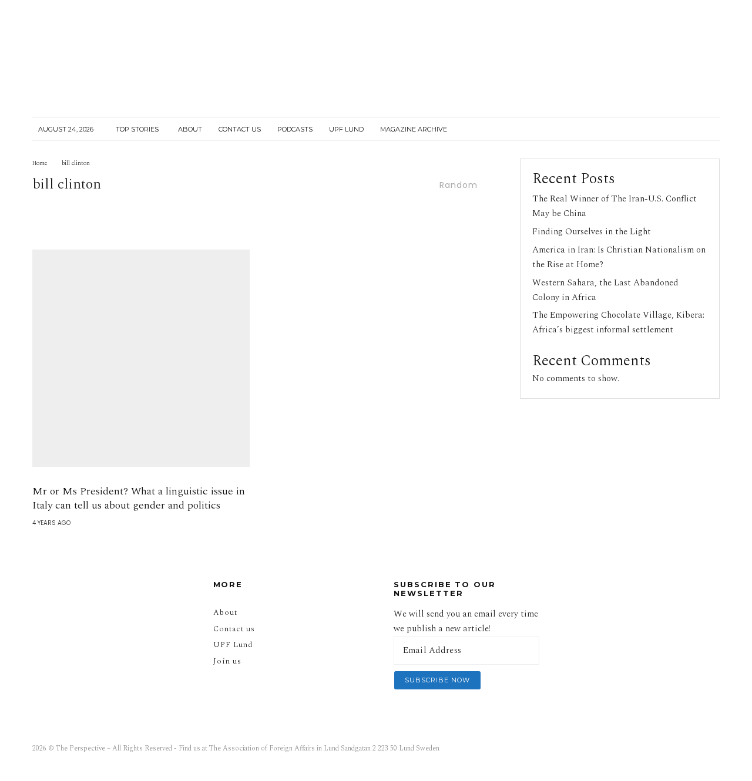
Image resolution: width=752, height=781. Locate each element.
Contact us (234, 629)
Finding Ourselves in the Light (591, 231)
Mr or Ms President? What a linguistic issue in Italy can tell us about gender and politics (138, 498)
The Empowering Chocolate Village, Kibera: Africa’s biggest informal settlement (618, 322)
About (190, 129)
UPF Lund (346, 129)
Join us (227, 661)
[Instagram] (640, 129)
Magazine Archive (413, 129)
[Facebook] (618, 129)
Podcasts (295, 129)
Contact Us (240, 129)
